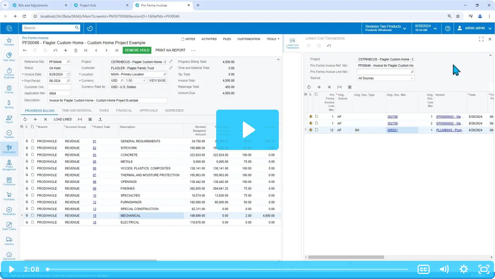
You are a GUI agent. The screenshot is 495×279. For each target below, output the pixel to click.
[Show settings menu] (464, 269)
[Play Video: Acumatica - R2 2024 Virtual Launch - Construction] (247, 130)
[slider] (228, 269)
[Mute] (444, 269)
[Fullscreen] (484, 269)
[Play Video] (11, 269)
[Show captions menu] (423, 269)
